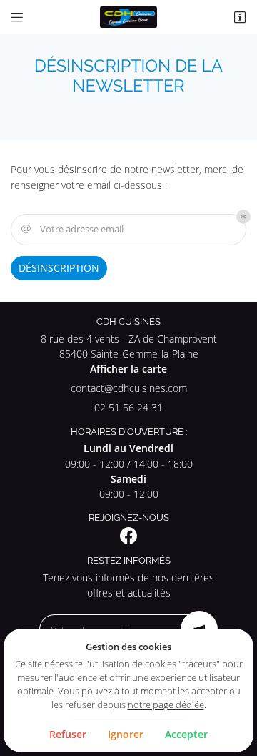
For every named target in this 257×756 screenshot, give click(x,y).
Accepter (186, 734)
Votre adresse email (72, 228)
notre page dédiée (166, 704)
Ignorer (125, 734)
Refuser (67, 734)
